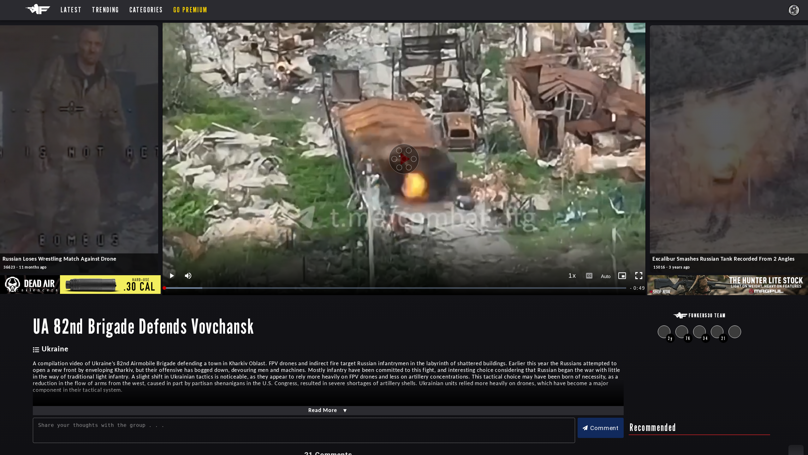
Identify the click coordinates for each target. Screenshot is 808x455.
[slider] (395, 288)
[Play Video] (404, 159)
